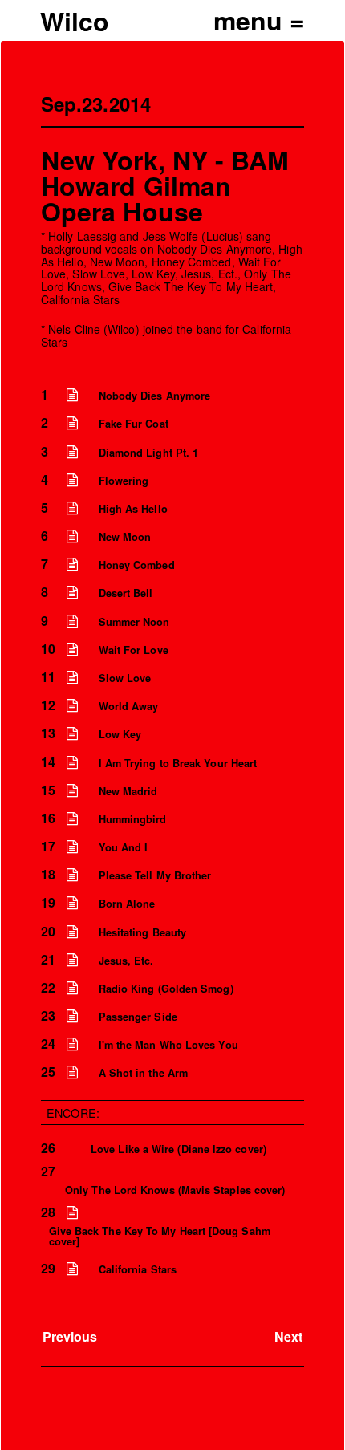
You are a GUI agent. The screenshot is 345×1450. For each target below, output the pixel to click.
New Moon (125, 537)
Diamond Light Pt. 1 (149, 452)
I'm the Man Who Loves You (168, 1045)
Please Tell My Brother (155, 875)
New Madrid (128, 791)
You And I (123, 847)
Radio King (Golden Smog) (166, 988)
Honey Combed (137, 565)
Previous (70, 1336)
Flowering (124, 480)
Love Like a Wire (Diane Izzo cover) (178, 1149)
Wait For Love (133, 650)
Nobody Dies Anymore (155, 395)
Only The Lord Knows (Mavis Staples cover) (175, 1190)
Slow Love (125, 678)
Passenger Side (138, 1016)
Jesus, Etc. (126, 960)
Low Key (120, 734)
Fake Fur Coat (133, 423)
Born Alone (127, 903)
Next (288, 1336)
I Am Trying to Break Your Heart (178, 763)
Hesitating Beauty (142, 932)
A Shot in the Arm (143, 1073)
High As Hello (133, 509)
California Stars (138, 1269)
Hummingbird (133, 819)
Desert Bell (126, 593)
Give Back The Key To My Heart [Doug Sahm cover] (159, 1236)
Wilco (74, 21)
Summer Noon (134, 622)
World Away (129, 706)
